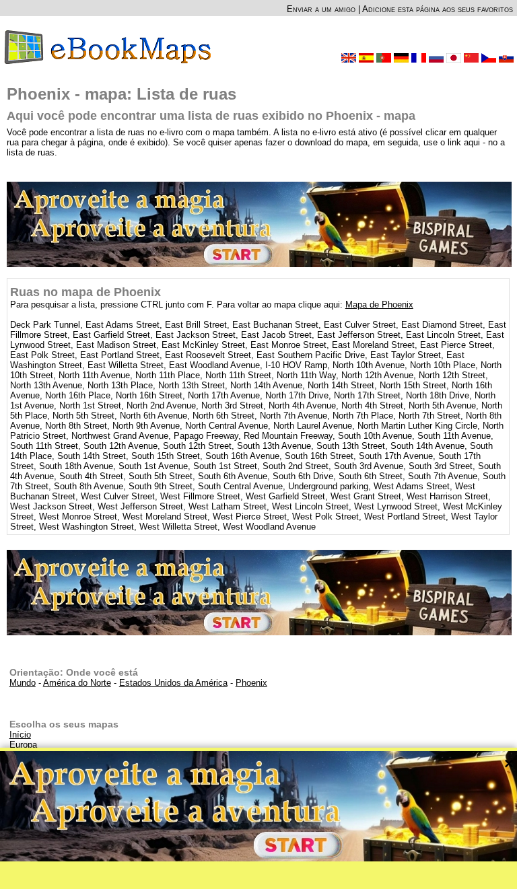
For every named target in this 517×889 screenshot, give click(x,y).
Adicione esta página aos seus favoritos (437, 9)
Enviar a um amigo (321, 9)
